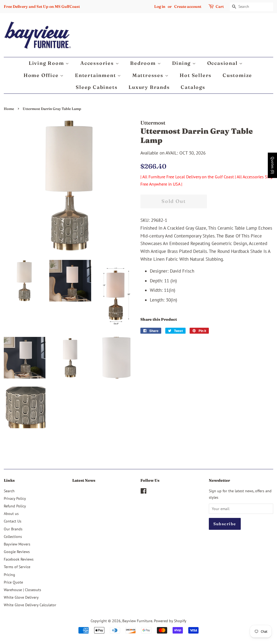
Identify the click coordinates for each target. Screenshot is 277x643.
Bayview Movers (17, 544)
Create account (187, 6)
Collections (13, 536)
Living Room (47, 63)
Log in (159, 6)
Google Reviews (17, 551)
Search (9, 490)
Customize (237, 75)
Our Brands (13, 528)
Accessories (98, 63)
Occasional (223, 63)
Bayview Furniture (137, 620)
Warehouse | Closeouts (22, 589)
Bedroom (143, 63)
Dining (182, 63)
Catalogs (193, 87)
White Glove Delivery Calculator (30, 604)
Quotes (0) (272, 165)
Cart (220, 6)
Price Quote (13, 582)
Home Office (42, 75)
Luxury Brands (149, 87)
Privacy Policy (15, 498)
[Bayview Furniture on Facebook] (143, 491)
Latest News (83, 480)
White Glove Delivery (21, 597)
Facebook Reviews (19, 559)
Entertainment (96, 75)
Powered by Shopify (170, 620)
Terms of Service (17, 566)
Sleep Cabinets (96, 87)
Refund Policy (15, 505)
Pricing (9, 574)
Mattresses (148, 75)
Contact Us (12, 521)
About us (11, 513)
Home (9, 109)
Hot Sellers (196, 75)
